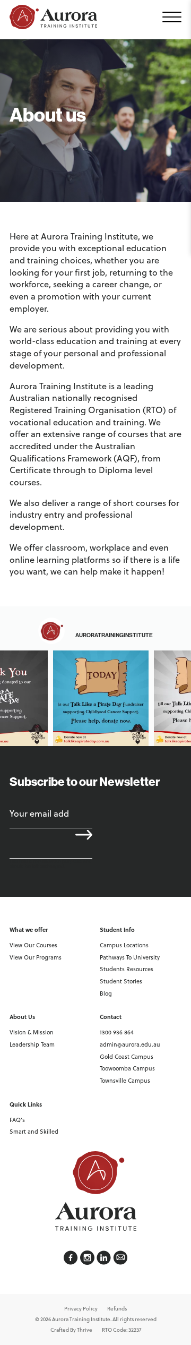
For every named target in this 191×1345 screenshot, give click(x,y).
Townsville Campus (125, 1080)
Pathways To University (130, 957)
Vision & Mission (32, 1032)
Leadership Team (32, 1044)
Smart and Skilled (34, 1131)
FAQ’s (17, 1120)
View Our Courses (33, 945)
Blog (106, 993)
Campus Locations (124, 945)
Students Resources (126, 969)
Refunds (117, 1309)
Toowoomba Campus (127, 1068)
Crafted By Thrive (71, 1330)
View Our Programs (36, 957)
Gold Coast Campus (126, 1056)
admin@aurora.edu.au (130, 1044)
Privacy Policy (81, 1309)
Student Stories (121, 981)
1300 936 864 (117, 1032)
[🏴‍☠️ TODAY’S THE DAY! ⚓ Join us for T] (101, 698)
